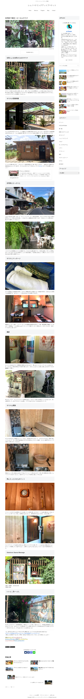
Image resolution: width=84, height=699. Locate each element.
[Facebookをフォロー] (28, 652)
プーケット (13, 646)
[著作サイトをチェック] (25, 652)
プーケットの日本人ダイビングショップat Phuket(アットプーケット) (22, 633)
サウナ (40, 166)
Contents (28, 52)
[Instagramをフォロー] (31, 652)
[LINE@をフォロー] (34, 652)
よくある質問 (36, 695)
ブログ (8, 646)
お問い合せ (52, 695)
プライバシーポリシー (44, 695)
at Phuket (69, 31)
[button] (78, 65)
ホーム (31, 695)
